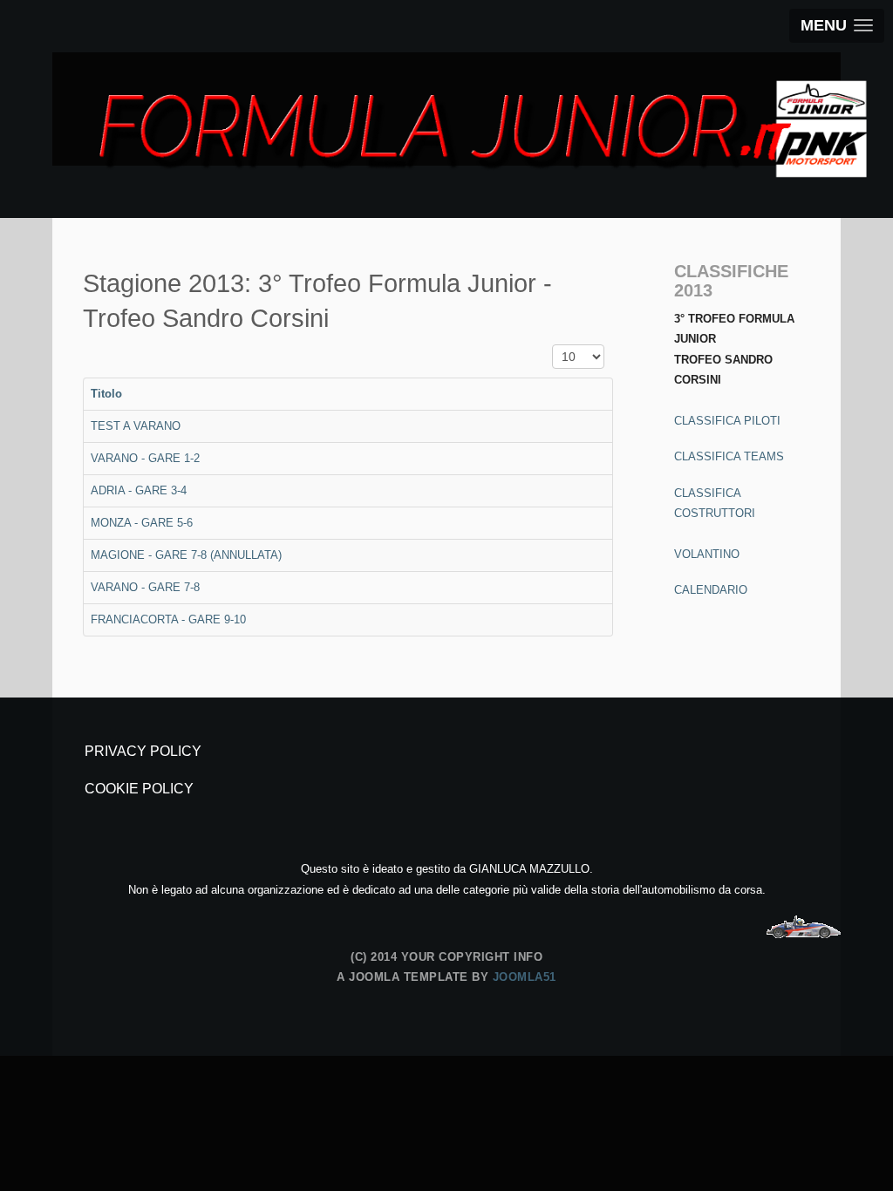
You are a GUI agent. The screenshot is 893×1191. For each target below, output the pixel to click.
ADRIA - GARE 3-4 (139, 490)
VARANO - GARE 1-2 (145, 458)
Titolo (106, 393)
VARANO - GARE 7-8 (145, 587)
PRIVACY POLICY (143, 751)
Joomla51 (524, 976)
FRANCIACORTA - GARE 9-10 (168, 619)
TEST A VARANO (136, 425)
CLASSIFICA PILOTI (727, 420)
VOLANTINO (707, 554)
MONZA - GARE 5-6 (142, 522)
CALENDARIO (710, 589)
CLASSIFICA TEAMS (729, 456)
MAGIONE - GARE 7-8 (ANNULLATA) (186, 554)
